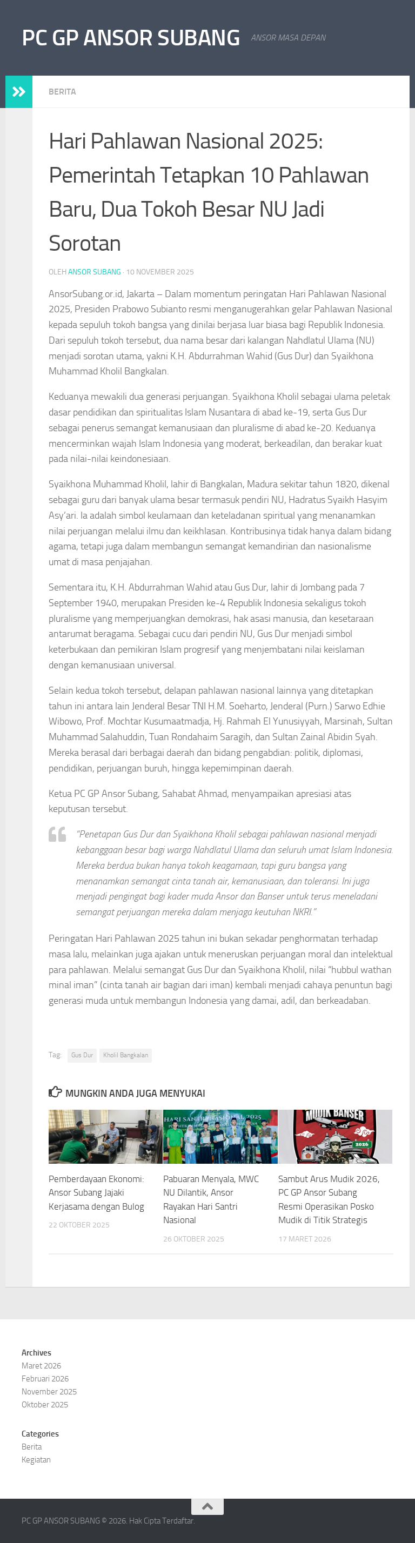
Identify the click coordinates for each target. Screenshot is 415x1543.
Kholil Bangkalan (125, 1055)
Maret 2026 (41, 1366)
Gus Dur (82, 1055)
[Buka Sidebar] (18, 92)
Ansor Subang (94, 272)
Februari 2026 (45, 1379)
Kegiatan (36, 1460)
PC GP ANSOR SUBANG (131, 37)
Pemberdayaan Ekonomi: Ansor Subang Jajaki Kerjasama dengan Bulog (96, 1192)
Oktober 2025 (45, 1405)
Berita (62, 91)
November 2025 (49, 1392)
